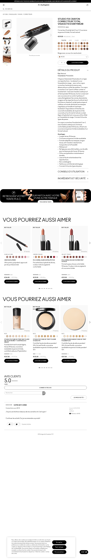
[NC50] (84, 46)
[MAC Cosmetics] (43, 5)
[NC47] (70, 43)
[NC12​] (70, 336)
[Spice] (16, 257)
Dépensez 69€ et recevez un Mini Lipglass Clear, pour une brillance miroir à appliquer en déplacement (45, 1)
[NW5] (13, 336)
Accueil (5, 14)
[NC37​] (54, 336)
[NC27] (76, 46)
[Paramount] (48, 257)
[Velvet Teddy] (64, 257)
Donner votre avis (45, 387)
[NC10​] (67, 336)
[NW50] (73, 49)
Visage (20, 14)
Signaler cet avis (26, 424)
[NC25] (73, 43)
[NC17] (73, 46)
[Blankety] (45, 257)
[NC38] (70, 49)
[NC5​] (64, 336)
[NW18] (59, 46)
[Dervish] (22, 257)
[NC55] (70, 46)
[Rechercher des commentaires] (44, 393)
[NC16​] (73, 336)
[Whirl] (19, 257)
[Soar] (79, 257)
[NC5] (7, 336)
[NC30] (62, 46)
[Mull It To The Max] (67, 257)
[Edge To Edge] (25, 257)
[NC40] (79, 46)
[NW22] (82, 46)
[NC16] (39, 336)
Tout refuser (59, 547)
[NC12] (79, 49)
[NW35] (64, 49)
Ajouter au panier (77, 62)
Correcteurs (27, 14)
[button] (83, 552)
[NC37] (67, 43)
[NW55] (84, 49)
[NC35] (59, 43)
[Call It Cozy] (39, 257)
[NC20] (59, 49)
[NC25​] (48, 336)
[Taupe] (70, 257)
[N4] (22, 336)
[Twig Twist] (82, 257)
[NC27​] (51, 336)
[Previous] (5, 257)
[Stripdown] (10, 257)
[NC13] (62, 49)
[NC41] (67, 46)
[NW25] (64, 46)
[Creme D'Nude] (36, 257)
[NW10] (16, 336)
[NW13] (79, 43)
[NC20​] (45, 336)
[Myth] (42, 257)
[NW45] (82, 43)
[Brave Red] (54, 257)
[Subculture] (7, 257)
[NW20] (64, 43)
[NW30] (62, 43)
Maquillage (13, 14)
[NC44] (76, 49)
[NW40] (82, 49)
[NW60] (87, 49)
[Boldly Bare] (13, 257)
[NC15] (67, 49)
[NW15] (76, 43)
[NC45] (87, 43)
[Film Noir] (51, 257)
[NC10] (10, 336)
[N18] (87, 46)
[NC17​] (76, 336)
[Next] (28, 257)
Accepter (59, 542)
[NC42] (84, 43)
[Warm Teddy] (73, 257)
